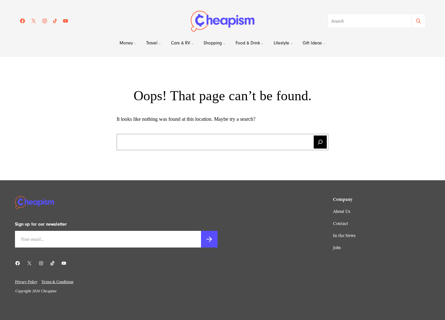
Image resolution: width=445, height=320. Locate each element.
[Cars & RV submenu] (192, 43)
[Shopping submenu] (224, 43)
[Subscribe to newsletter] (209, 239)
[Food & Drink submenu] (262, 43)
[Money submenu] (135, 43)
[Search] (418, 20)
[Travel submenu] (159, 43)
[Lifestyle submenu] (291, 43)
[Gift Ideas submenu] (324, 43)
